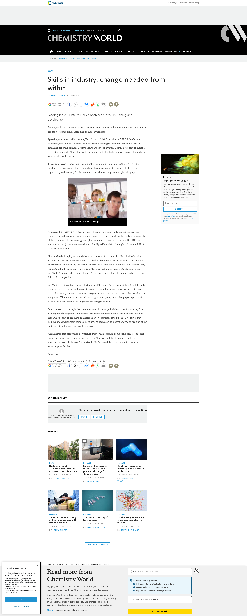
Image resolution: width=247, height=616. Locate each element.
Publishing (172, 3)
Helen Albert (60, 530)
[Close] (37, 566)
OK (21, 599)
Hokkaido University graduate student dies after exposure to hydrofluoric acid (63, 469)
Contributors (94, 565)
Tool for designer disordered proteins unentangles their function (131, 520)
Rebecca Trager (96, 528)
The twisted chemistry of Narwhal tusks (95, 518)
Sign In (54, 30)
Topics (74, 565)
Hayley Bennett (59, 95)
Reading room (83, 58)
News (50, 71)
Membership (194, 3)
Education (183, 3)
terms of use (170, 216)
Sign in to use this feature (135, 98)
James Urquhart (130, 530)
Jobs (72, 58)
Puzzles (94, 58)
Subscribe (78, 31)
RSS (105, 565)
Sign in (50, 610)
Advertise (63, 565)
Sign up (179, 209)
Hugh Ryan (93, 481)
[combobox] (103, 30)
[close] (147, 98)
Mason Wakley (61, 479)
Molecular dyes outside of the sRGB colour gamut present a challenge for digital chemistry (95, 470)
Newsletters (63, 58)
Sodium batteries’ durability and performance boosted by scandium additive (63, 520)
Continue (157, 611)
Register (65, 31)
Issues (82, 565)
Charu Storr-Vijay (126, 480)
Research (87, 463)
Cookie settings (21, 606)
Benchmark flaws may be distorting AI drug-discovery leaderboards (130, 469)
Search (120, 30)
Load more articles (97, 545)
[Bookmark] (116, 104)
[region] (21, 588)
